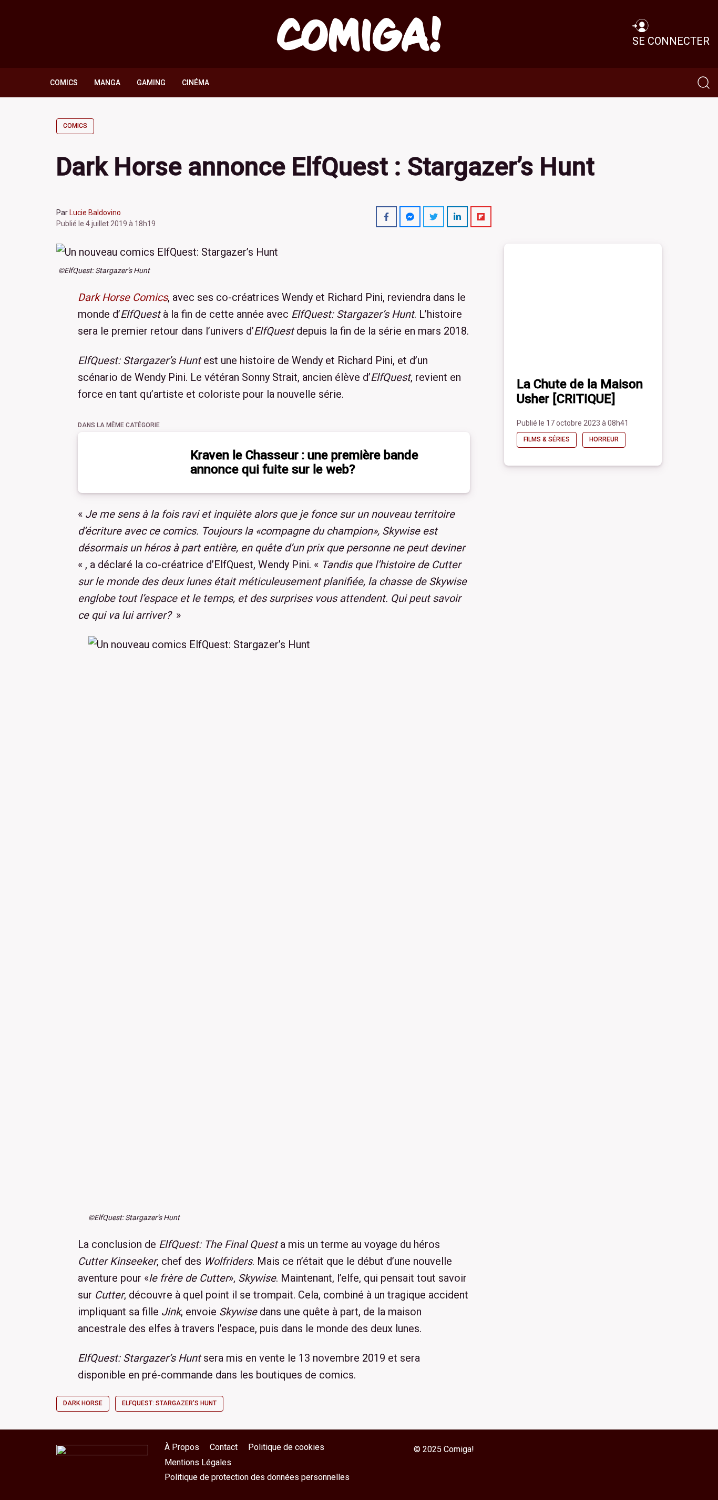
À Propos (182, 1447)
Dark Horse (82, 1403)
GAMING (151, 82)
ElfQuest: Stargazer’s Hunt (169, 1403)
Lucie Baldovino (95, 212)
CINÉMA (195, 82)
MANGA (107, 82)
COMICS (64, 82)
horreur (604, 439)
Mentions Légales (198, 1462)
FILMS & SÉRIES (547, 439)
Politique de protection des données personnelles (257, 1477)
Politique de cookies (286, 1447)
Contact (224, 1447)
